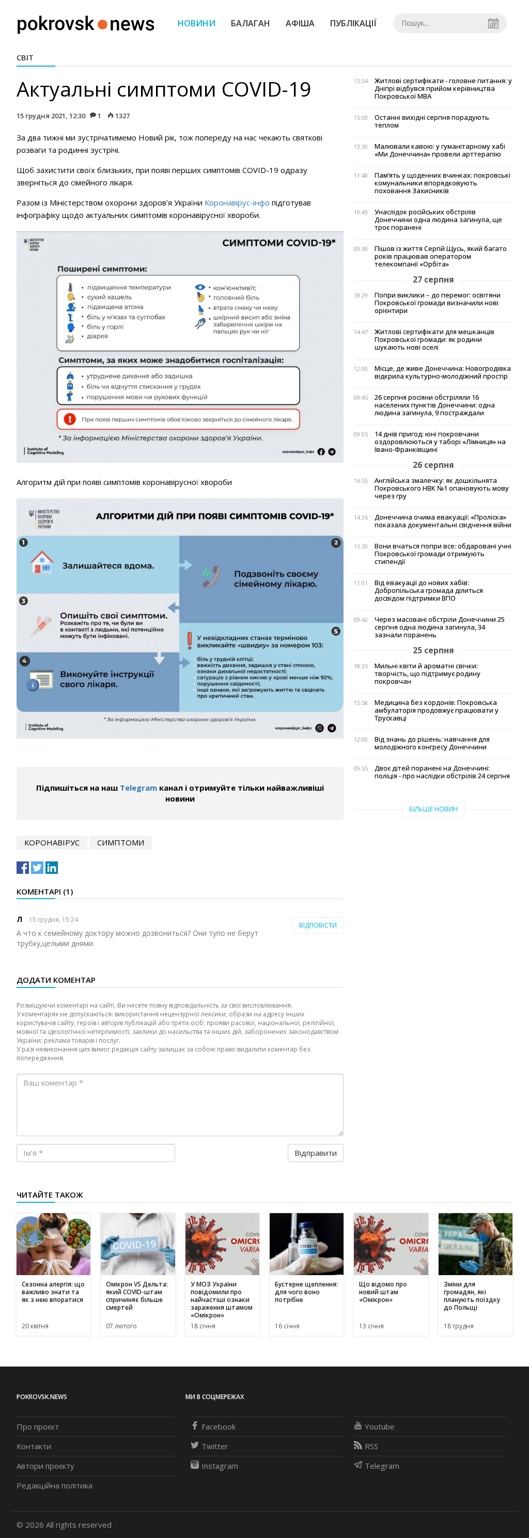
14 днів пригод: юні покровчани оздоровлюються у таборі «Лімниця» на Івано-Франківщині (440, 441)
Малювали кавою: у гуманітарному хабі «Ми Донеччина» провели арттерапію (440, 150)
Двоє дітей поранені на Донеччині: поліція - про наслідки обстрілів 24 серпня (442, 772)
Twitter (214, 1446)
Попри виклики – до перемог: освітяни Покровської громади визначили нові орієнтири (438, 303)
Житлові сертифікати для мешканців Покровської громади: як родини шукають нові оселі (434, 339)
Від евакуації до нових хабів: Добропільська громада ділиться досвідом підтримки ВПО (429, 590)
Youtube (380, 1426)
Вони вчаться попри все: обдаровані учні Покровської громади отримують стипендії (443, 554)
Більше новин (433, 809)
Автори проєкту (45, 1466)
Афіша (300, 23)
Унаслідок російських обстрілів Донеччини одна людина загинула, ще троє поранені (438, 219)
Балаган (250, 23)
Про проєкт (38, 1426)
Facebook (218, 1426)
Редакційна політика (54, 1485)
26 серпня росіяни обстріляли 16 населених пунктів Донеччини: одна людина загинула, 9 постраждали (435, 405)
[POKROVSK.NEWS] (86, 22)
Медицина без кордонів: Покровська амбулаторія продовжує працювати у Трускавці (437, 710)
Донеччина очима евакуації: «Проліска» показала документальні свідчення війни (443, 521)
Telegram (138, 787)
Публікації (353, 23)
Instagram (219, 1466)
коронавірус (52, 842)
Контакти (34, 1446)
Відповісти (318, 925)
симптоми (120, 842)
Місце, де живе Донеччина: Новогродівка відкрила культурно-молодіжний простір (443, 372)
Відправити (315, 1153)
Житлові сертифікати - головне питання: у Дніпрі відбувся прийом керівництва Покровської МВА (443, 88)
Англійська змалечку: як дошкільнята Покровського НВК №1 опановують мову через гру (442, 488)
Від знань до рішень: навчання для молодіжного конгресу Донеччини (432, 743)
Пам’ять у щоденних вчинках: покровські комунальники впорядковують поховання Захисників (442, 183)
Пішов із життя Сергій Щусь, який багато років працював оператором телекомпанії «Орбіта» (441, 256)
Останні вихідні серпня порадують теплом (432, 121)
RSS (371, 1446)
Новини (196, 23)
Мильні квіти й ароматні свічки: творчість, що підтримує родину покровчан (427, 673)
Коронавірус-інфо (237, 202)
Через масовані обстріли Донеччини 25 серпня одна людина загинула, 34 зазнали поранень (440, 627)
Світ (25, 57)
